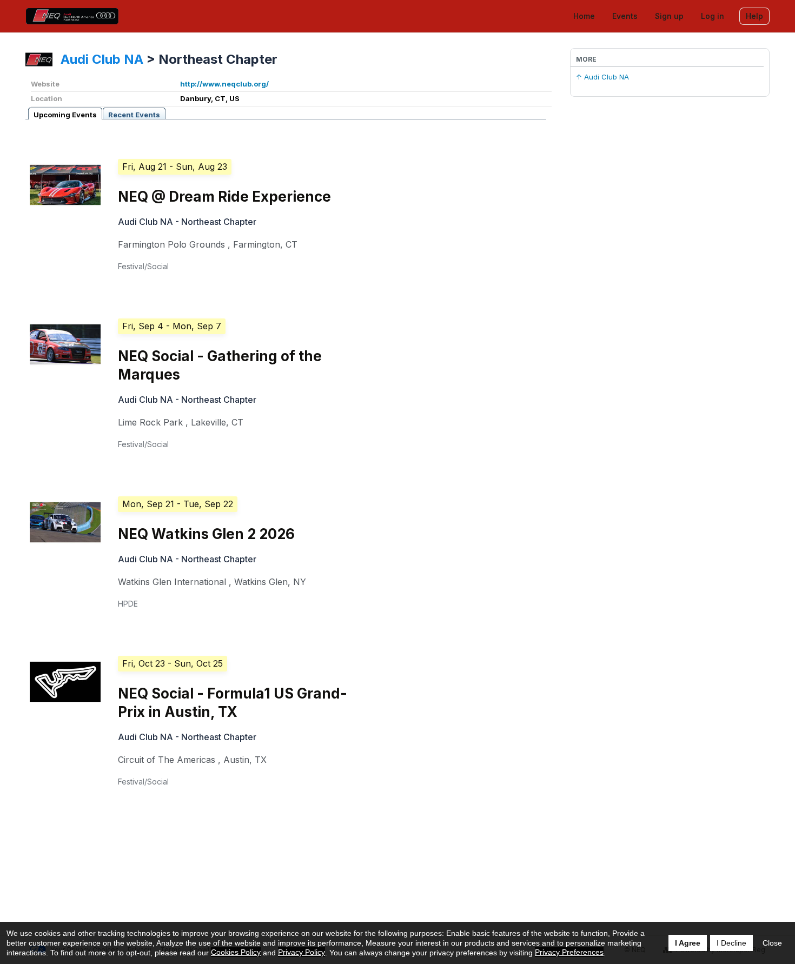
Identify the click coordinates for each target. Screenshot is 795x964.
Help (754, 16)
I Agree (687, 943)
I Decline (731, 943)
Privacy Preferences (569, 952)
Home (584, 16)
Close (772, 943)
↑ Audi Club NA (602, 76)
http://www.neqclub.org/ (224, 83)
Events (625, 16)
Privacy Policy (301, 952)
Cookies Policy (236, 952)
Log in (712, 16)
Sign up (669, 16)
